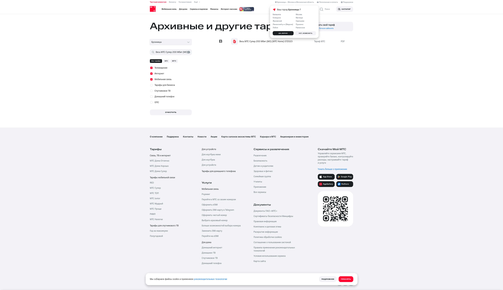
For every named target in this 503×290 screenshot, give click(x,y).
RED (152, 182)
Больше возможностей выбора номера (221, 225)
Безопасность (260, 160)
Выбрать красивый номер (215, 220)
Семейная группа (262, 176)
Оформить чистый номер (214, 215)
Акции (214, 136)
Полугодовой (156, 236)
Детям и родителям (263, 166)
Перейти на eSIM (210, 236)
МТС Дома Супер (158, 171)
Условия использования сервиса (270, 256)
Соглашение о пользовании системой (272, 242)
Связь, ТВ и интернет (160, 155)
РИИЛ (152, 214)
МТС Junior (155, 198)
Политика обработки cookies (268, 237)
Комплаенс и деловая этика (267, 226)
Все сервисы (260, 192)
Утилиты (258, 181)
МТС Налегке (156, 219)
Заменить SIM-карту (212, 230)
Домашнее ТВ (208, 252)
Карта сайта (260, 261)
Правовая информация (265, 221)
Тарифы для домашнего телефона (219, 171)
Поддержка (173, 136)
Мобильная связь (210, 189)
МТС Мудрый (156, 203)
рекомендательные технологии (210, 279)
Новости (202, 136)
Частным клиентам (158, 2)
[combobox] (171, 42)
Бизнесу (172, 2)
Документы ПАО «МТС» (265, 211)
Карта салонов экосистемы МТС (238, 136)
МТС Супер (155, 188)
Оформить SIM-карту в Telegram (218, 210)
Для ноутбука (208, 159)
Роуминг (206, 194)
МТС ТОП (154, 193)
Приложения (260, 187)
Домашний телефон (212, 263)
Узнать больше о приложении (332, 169)
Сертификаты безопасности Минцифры (273, 216)
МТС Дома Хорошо (159, 166)
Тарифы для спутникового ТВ (164, 225)
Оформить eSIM (210, 204)
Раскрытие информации (266, 232)
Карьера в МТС (268, 136)
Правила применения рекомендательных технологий (274, 249)
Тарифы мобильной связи (162, 177)
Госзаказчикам (185, 2)
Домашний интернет (212, 247)
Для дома (206, 242)
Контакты (188, 136)
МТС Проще (156, 209)
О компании (156, 136)
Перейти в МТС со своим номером (219, 199)
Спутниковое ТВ (210, 258)
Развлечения (260, 155)
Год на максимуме (159, 230)
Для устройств (209, 149)
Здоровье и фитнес (263, 171)
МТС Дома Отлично (159, 160)
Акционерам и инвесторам (294, 136)
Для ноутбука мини (211, 154)
